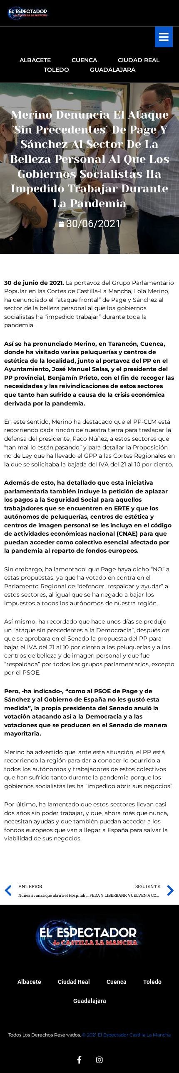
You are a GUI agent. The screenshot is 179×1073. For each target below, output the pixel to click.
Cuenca (117, 981)
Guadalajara (89, 1001)
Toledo (152, 981)
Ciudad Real (74, 981)
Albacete (29, 981)
